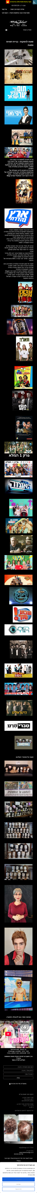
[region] (18, 1177)
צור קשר (4, 9)
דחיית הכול (18, 1189)
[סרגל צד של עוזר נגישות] (35, 2)
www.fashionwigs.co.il (26, 1152)
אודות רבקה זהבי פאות (17, 9)
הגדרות (18, 1184)
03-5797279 (15, 5)
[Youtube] (2, 16)
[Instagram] (5, 16)
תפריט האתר (27, 30)
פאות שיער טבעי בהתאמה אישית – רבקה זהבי (16, 13)
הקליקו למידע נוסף (18, 1060)
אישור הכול (18, 1179)
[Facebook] (9, 16)
